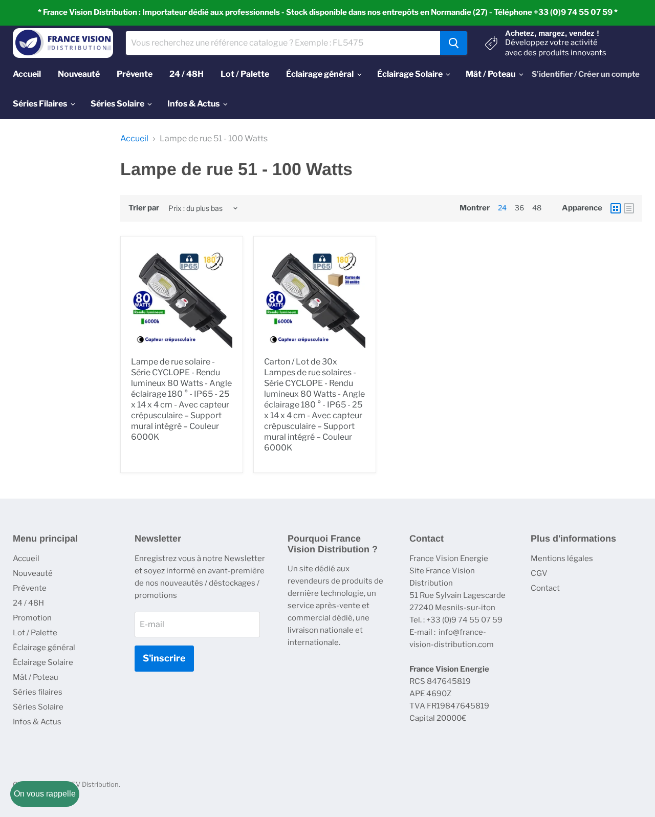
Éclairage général (44, 647)
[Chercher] (453, 43)
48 (536, 207)
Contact (545, 588)
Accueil (134, 138)
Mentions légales (562, 558)
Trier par (143, 208)
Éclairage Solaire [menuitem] (410, 74)
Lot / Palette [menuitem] (245, 74)
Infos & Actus (37, 721)
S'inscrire (164, 658)
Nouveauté (33, 573)
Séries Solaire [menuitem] (117, 104)
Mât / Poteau (35, 677)
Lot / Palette (35, 632)
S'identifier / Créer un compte (586, 74)
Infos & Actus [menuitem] (193, 104)
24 (502, 207)
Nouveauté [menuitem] (79, 74)
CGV (539, 573)
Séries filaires (37, 692)
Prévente (30, 588)
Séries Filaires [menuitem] (40, 104)
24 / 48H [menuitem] (186, 74)
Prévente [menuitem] (134, 74)
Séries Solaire (38, 707)
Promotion (32, 617)
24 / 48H (28, 603)
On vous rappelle (45, 793)
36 (519, 207)
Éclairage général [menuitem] (320, 74)
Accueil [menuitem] (27, 74)
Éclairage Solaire (43, 662)
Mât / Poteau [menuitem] (490, 74)
